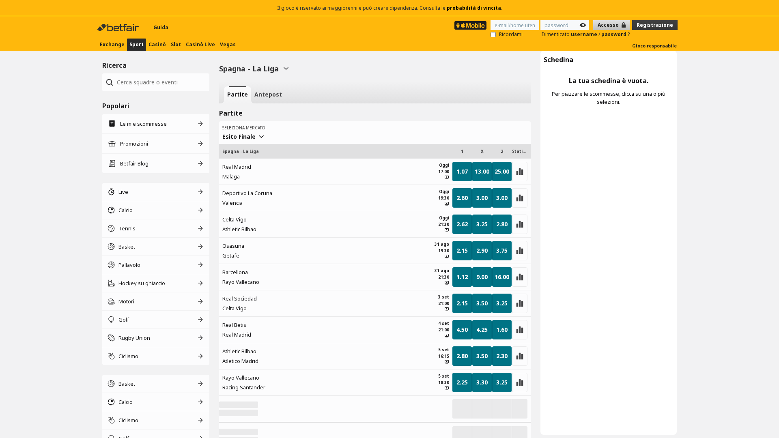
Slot (176, 44)
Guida (160, 27)
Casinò (157, 44)
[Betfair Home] (118, 27)
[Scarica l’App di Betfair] (470, 25)
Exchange (112, 44)
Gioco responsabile (654, 46)
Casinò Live (200, 44)
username (584, 34)
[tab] (237, 94)
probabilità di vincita (474, 7)
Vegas (228, 44)
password (614, 34)
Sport (136, 44)
